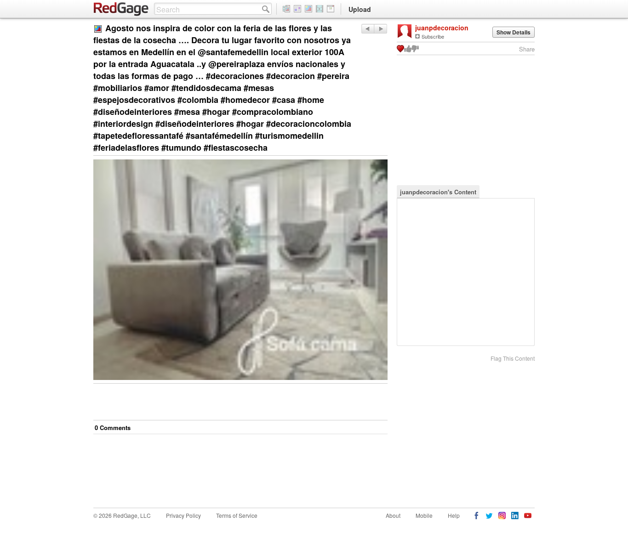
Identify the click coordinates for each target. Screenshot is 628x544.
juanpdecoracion (441, 27)
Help (454, 515)
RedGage (121, 9)
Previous (380, 29)
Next (367, 29)
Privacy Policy (183, 515)
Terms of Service (236, 515)
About (393, 515)
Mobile (424, 515)
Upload (359, 9)
